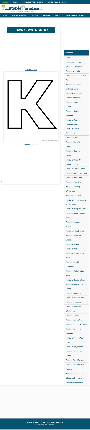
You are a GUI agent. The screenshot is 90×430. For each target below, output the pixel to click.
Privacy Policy (46, 422)
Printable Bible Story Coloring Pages (74, 87)
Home (68, 58)
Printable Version (31, 144)
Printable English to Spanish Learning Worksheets (73, 186)
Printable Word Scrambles (76, 360)
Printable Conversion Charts (74, 153)
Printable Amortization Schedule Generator (74, 64)
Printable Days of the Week (76, 173)
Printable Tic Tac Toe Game (74, 353)
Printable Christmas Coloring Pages (73, 122)
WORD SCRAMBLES (19, 15)
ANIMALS (58, 15)
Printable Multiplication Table (75, 273)
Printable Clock (72, 138)
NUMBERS (46, 15)
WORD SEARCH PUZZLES (75, 15)
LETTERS (34, 15)
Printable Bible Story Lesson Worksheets (74, 95)
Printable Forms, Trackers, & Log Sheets (76, 202)
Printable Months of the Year (75, 255)
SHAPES (5, 2)
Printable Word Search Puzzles (75, 367)
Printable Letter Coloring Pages (75, 224)
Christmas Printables (74, 378)
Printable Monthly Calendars (73, 264)
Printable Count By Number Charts (73, 162)
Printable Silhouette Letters (76, 325)
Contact (36, 422)
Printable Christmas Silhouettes (73, 131)
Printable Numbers (73, 293)
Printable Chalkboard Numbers (74, 113)
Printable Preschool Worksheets (73, 309)
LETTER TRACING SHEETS (57, 2)
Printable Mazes (72, 249)
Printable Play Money (74, 302)
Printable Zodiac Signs (75, 373)
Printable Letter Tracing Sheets (75, 238)
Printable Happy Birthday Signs (76, 215)
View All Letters (31, 70)
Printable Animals (73, 71)
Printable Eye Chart (73, 195)
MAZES (15, 2)
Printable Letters (72, 244)
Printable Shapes (72, 316)
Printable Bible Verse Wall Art (76, 78)
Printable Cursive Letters (75, 169)
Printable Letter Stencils (75, 231)
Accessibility (58, 422)
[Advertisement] (31, 51)
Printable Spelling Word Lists (75, 340)
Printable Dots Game (74, 178)
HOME (5, 15)
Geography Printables (74, 382)
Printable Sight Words (74, 320)
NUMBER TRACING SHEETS (33, 2)
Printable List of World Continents (74, 144)
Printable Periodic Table (75, 298)
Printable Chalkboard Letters (74, 104)
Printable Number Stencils (76, 280)
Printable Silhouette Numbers (73, 331)
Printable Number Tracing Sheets (76, 286)
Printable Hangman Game (76, 209)
